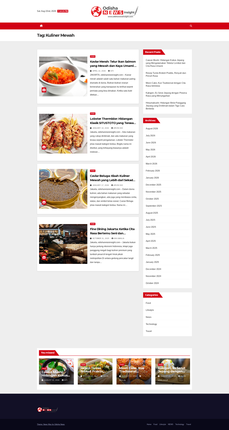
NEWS (170, 424)
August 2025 (152, 213)
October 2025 (152, 199)
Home (149, 424)
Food (93, 56)
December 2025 (153, 185)
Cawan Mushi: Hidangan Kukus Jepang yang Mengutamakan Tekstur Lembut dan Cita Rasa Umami (165, 63)
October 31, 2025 (101, 238)
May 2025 (150, 234)
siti (112, 71)
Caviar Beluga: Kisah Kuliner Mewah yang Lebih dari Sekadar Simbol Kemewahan (113, 180)
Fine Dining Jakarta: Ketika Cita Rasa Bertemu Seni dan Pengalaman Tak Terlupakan (112, 233)
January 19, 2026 (101, 128)
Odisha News (59, 424)
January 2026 (152, 178)
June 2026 (151, 142)
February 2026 (153, 171)
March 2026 (151, 164)
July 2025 (150, 220)
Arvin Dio (118, 128)
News (148, 317)
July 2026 (150, 135)
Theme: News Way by (45, 424)
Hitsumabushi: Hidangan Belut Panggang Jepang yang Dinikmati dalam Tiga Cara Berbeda (166, 106)
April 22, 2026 (99, 71)
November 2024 (153, 276)
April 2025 (151, 241)
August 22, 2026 (52, 380)
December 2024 (153, 269)
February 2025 (153, 255)
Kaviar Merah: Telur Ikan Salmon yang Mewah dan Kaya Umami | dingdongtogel (113, 66)
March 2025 (151, 248)
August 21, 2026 (91, 376)
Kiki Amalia (119, 238)
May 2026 (150, 150)
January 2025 (152, 262)
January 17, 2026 (101, 185)
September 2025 (154, 206)
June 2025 (151, 227)
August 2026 (152, 128)
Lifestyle (150, 310)
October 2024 (152, 283)
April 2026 (151, 157)
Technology (151, 324)
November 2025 (153, 192)
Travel (149, 331)
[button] (191, 26)
